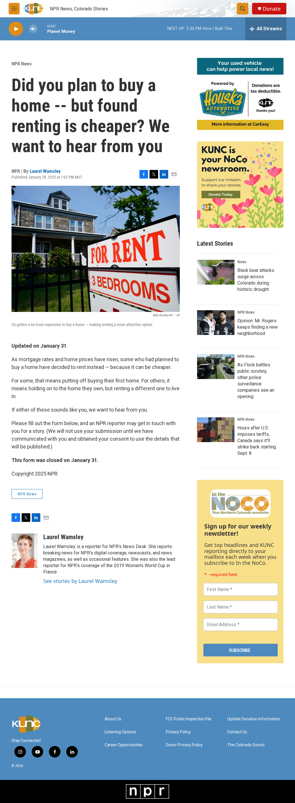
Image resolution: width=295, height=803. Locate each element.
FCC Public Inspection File (188, 719)
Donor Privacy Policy (184, 745)
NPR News (22, 64)
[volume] (33, 28)
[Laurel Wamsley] (24, 550)
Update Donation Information (253, 719)
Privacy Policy (178, 732)
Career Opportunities (124, 745)
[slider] (42, 29)
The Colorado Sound (245, 745)
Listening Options (120, 732)
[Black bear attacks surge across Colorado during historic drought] (216, 272)
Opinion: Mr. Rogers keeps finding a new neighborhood (257, 327)
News (241, 262)
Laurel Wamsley (45, 171)
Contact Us (237, 732)
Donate (272, 9)
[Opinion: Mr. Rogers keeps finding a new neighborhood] (216, 322)
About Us (113, 719)
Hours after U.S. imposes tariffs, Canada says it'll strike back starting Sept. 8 (256, 440)
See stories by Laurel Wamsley (80, 580)
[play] (15, 29)
